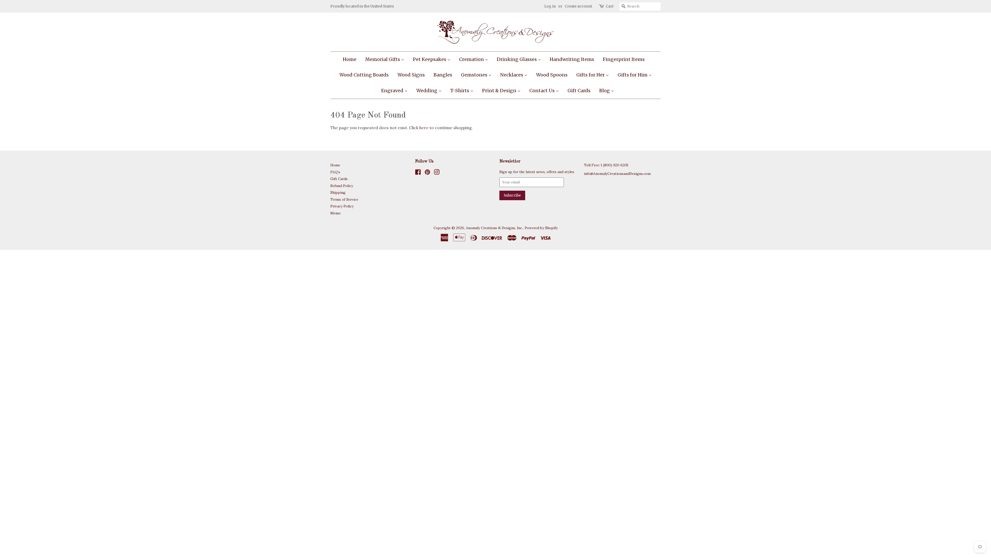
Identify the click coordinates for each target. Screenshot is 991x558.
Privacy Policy (342, 206)
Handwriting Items (572, 59)
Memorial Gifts (383, 59)
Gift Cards (579, 91)
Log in (550, 6)
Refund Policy (341, 185)
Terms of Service (344, 199)
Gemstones (474, 75)
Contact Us (542, 91)
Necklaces (512, 75)
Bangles (443, 75)
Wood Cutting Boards (364, 75)
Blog (605, 91)
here (423, 127)
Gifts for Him (633, 75)
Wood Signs (411, 75)
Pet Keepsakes (430, 59)
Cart (609, 6)
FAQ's (335, 172)
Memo (335, 213)
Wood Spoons (552, 75)
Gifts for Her (591, 75)
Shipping (338, 192)
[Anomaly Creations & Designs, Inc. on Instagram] (436, 173)
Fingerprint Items (624, 59)
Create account (578, 6)
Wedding (427, 91)
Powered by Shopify (541, 228)
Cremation (472, 59)
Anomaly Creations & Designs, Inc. (494, 228)
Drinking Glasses (517, 59)
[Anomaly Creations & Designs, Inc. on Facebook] (418, 173)
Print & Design (499, 91)
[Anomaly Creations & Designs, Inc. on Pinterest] (427, 173)
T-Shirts (460, 91)
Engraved (392, 91)
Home (349, 59)
